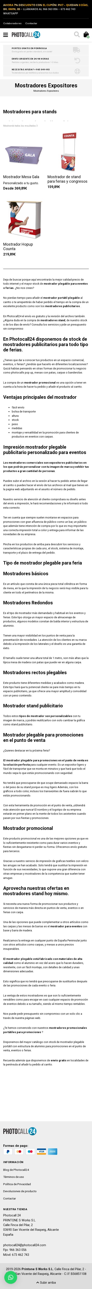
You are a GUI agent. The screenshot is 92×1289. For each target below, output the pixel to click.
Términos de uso (13, 1176)
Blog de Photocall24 (16, 1169)
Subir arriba (47, 1283)
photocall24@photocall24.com (24, 1245)
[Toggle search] (76, 34)
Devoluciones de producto (20, 1191)
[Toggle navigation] (5, 35)
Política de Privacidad (17, 1184)
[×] (10, 1277)
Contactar (31, 23)
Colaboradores (12, 23)
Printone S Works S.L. (38, 1269)
